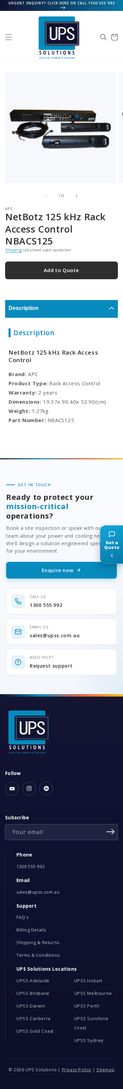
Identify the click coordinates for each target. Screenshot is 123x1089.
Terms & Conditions (38, 955)
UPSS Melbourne (93, 993)
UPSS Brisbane (33, 993)
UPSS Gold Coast (35, 1031)
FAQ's (22, 917)
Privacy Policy (76, 1070)
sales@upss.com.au (37, 892)
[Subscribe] (110, 831)
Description (24, 308)
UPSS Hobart (88, 981)
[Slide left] (46, 195)
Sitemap (105, 1070)
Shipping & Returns (37, 942)
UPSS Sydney (89, 1040)
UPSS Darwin (30, 1006)
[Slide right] (76, 195)
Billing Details (31, 930)
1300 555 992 (30, 866)
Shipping (13, 250)
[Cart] (114, 37)
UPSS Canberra (33, 1018)
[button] (8, 37)
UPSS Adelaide (33, 981)
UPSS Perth (87, 1006)
